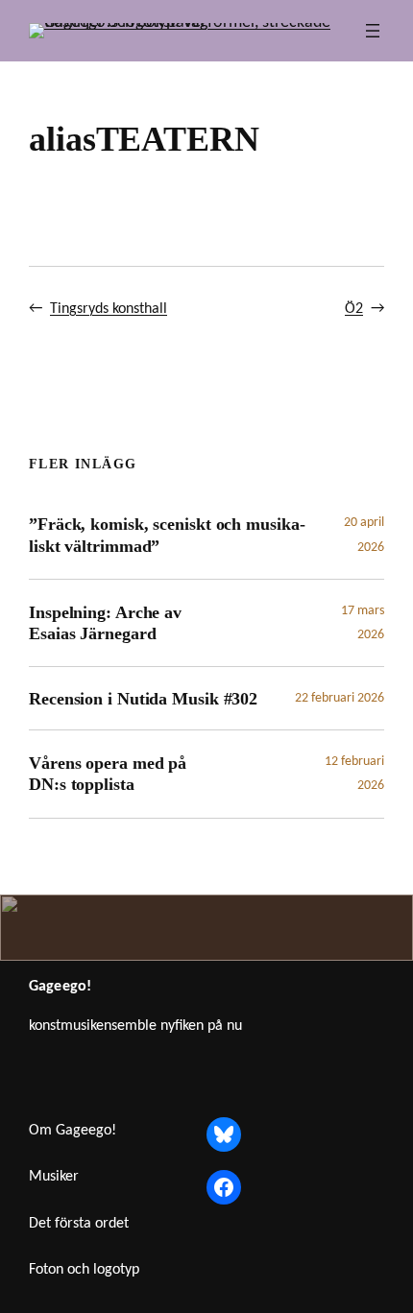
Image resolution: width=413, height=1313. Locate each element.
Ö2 (354, 309)
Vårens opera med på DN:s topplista (107, 773)
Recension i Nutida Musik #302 (143, 698)
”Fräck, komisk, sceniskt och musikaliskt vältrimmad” (167, 534)
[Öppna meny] (372, 30)
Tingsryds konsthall (108, 309)
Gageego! (60, 986)
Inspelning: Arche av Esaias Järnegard (105, 623)
